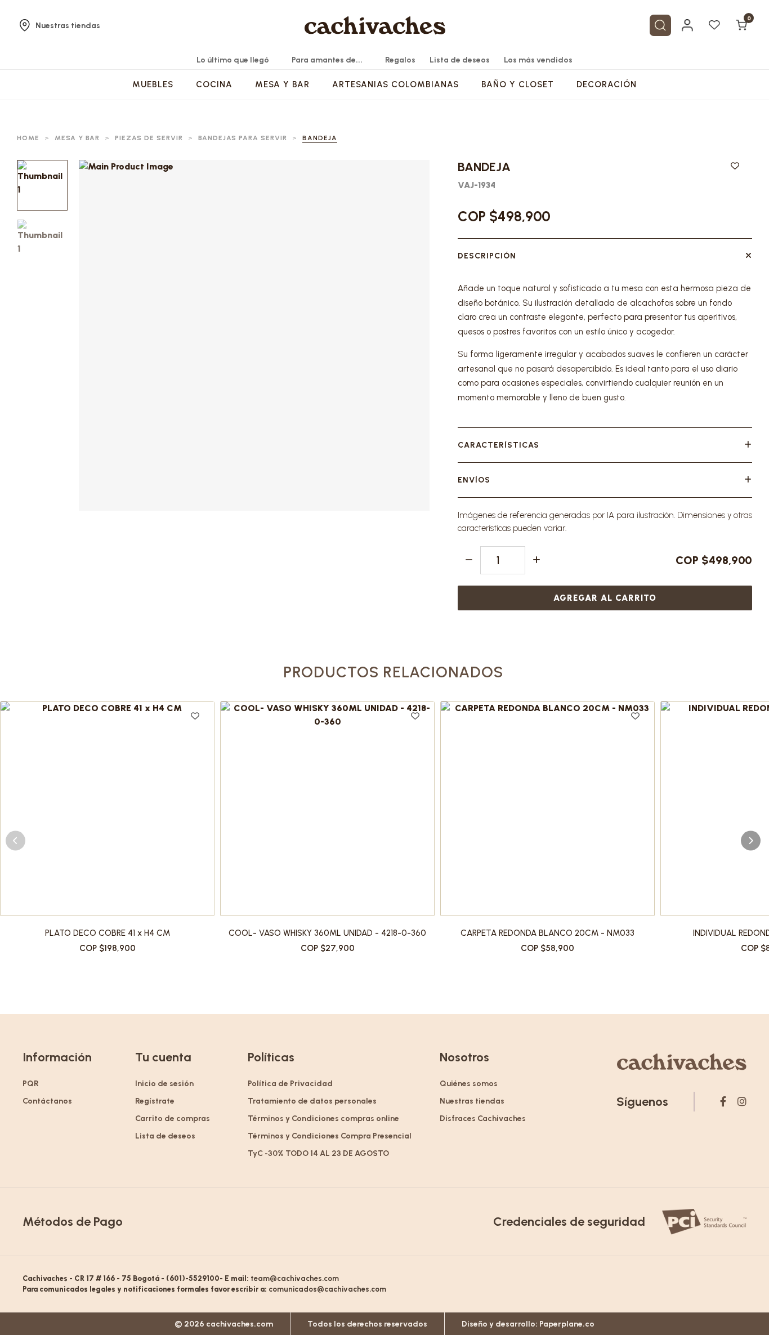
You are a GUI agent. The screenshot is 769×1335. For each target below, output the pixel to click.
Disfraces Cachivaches (483, 1118)
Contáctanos (47, 1101)
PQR (31, 1083)
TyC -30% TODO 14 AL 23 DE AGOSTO (318, 1153)
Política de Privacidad (290, 1083)
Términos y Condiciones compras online (323, 1118)
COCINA (214, 84)
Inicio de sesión (164, 1083)
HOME (28, 138)
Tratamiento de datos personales (312, 1101)
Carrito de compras (172, 1118)
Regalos (400, 60)
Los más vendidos (538, 60)
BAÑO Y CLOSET (517, 84)
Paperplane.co (566, 1324)
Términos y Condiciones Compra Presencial (330, 1136)
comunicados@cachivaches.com (327, 1289)
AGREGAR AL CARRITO (604, 598)
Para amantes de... (327, 60)
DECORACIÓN (606, 84)
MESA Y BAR (282, 84)
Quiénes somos (469, 1083)
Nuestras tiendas (67, 25)
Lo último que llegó (232, 60)
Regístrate (155, 1101)
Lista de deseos (460, 60)
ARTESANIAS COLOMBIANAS (395, 84)
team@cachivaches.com (295, 1278)
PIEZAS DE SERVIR (149, 138)
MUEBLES (152, 84)
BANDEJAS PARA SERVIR (242, 138)
